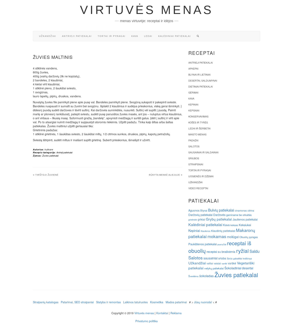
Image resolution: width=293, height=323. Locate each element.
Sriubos (193, 158)
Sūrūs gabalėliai (234, 258)
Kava (134, 36)
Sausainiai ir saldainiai (203, 152)
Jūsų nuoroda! (203, 302)
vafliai (210, 263)
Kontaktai (162, 313)
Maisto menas (197, 134)
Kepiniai (193, 104)
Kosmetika (156, 302)
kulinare (49, 149)
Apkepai (193, 68)
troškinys (247, 258)
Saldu (255, 251)
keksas (234, 225)
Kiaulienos (205, 230)
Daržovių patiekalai (200, 215)
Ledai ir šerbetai (199, 128)
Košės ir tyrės (198, 122)
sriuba (222, 258)
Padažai (193, 140)
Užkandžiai (47, 36)
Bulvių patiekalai (221, 210)
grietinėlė (192, 219)
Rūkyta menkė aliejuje (164, 175)
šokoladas (206, 276)
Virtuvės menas (146, 10)
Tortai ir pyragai (111, 36)
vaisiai (217, 263)
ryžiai (242, 250)
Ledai (148, 36)
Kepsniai (193, 110)
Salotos (194, 146)
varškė (232, 263)
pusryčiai (221, 244)
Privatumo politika (146, 321)
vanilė (224, 263)
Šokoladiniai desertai (238, 268)
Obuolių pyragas (248, 237)
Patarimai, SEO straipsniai (77, 302)
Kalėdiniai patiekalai (174, 36)
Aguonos (194, 210)
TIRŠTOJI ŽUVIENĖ (46, 175)
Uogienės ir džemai (200, 176)
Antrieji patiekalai (77, 36)
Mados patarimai (176, 302)
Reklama (176, 313)
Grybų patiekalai (219, 219)
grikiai (201, 219)
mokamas (216, 236)
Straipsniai (195, 164)
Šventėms (193, 276)
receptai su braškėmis (220, 251)
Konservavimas (198, 116)
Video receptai (198, 188)
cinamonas (241, 210)
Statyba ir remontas (108, 302)
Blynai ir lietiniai (199, 74)
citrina (251, 210)
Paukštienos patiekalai (202, 244)
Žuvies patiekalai (50, 155)
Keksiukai (245, 225)
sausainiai (210, 258)
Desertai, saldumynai (202, 80)
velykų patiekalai (214, 268)
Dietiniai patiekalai (200, 86)
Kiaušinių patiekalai (223, 231)
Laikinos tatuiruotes (135, 302)
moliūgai (233, 236)
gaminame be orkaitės (239, 215)
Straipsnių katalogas (45, 302)
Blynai (203, 210)
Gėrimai (193, 92)
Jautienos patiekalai (245, 219)
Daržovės (219, 215)
